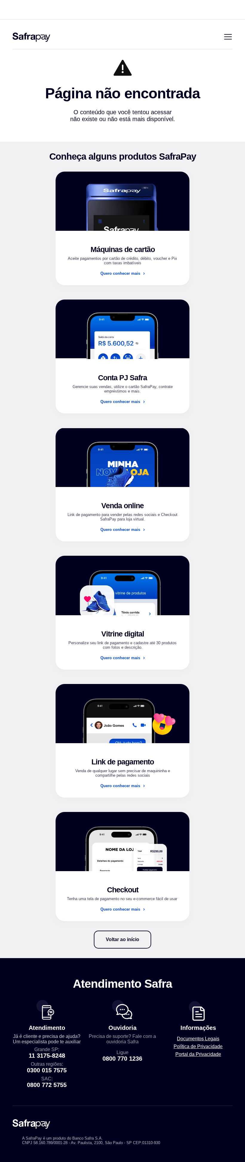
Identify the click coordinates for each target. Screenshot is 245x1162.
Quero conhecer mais (120, 273)
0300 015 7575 (47, 1070)
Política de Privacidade (198, 1046)
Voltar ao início (122, 939)
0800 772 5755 (47, 1085)
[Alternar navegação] (227, 37)
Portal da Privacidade (198, 1054)
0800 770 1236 (122, 1058)
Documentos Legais (198, 1038)
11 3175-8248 (47, 1055)
